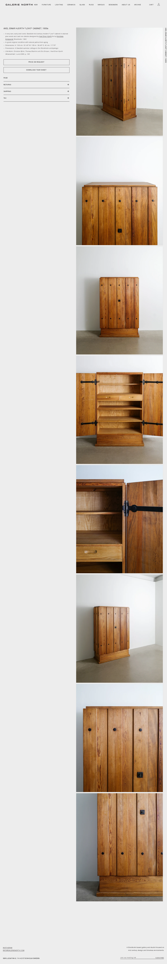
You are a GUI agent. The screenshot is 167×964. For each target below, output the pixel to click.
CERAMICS (71, 4)
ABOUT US (126, 4)
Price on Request (36, 62)
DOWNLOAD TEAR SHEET (36, 70)
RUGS (91, 4)
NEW (36, 4)
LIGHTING (59, 4)
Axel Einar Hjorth (45, 36)
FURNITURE (46, 4)
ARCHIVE (137, 4)
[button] (36, 85)
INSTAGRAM (7, 948)
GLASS (82, 4)
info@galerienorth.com (13, 950)
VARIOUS (101, 4)
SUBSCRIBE (159, 958)
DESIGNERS (113, 4)
